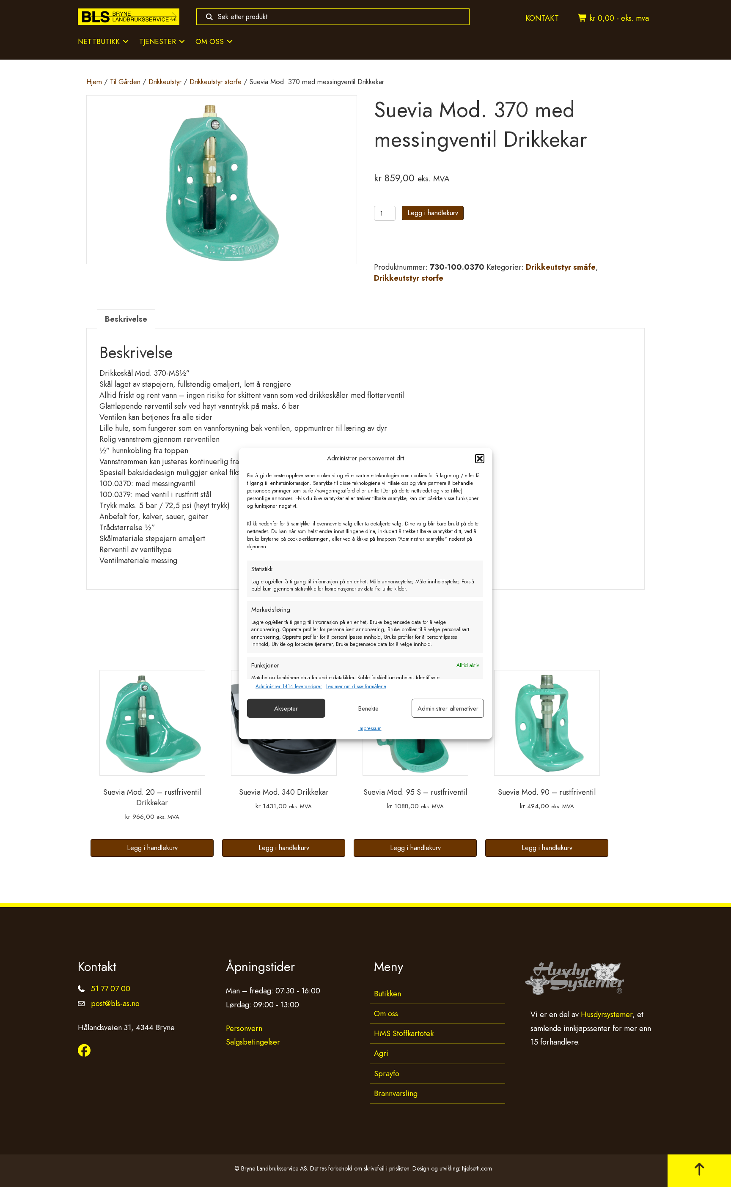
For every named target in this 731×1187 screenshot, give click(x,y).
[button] (479, 458)
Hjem (94, 82)
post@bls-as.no (115, 1003)
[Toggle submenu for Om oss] (230, 41)
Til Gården (125, 82)
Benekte (368, 708)
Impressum (370, 728)
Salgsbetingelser (253, 1042)
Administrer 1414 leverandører (289, 686)
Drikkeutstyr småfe (561, 267)
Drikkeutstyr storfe (216, 82)
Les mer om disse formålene (356, 686)
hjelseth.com (477, 1168)
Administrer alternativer (448, 708)
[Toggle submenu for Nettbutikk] (126, 41)
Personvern (244, 1028)
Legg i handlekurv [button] (152, 848)
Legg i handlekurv (432, 213)
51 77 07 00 (110, 988)
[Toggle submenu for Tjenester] (182, 41)
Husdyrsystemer (606, 1014)
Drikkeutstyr (164, 82)
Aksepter (286, 708)
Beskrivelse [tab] (126, 319)
